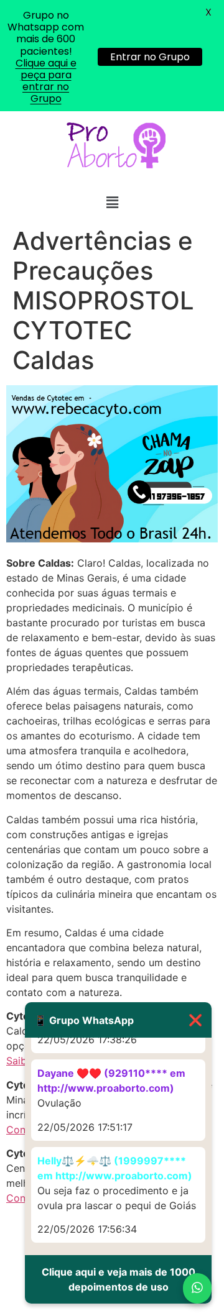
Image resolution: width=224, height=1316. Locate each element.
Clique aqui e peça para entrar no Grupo (46, 81)
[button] (112, 202)
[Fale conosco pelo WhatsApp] (197, 1288)
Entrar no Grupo (150, 57)
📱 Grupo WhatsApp (118, 1019)
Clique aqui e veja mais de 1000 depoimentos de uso (118, 1279)
